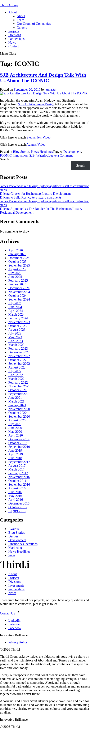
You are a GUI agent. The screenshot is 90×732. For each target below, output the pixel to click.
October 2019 (17, 443)
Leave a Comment (60, 155)
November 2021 (19, 386)
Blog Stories (21, 151)
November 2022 (19, 356)
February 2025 (18, 280)
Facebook (14, 628)
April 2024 (15, 310)
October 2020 (17, 412)
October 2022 (17, 360)
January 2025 (17, 284)
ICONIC (6, 155)
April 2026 (15, 250)
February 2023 (18, 348)
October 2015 (17, 507)
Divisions (14, 35)
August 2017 (17, 465)
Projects (13, 31)
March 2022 (16, 378)
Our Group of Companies (34, 23)
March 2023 (16, 344)
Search (4, 159)
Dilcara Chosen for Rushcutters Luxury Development (35, 193)
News (12, 42)
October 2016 (17, 480)
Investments (16, 585)
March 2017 (16, 469)
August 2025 (17, 269)
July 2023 (14, 333)
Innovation (20, 155)
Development (72, 151)
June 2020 (15, 428)
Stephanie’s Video (38, 137)
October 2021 (17, 390)
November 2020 (19, 409)
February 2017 (18, 473)
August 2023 (17, 329)
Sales (11, 555)
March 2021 (16, 401)
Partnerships (16, 39)
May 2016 (15, 496)
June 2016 (15, 492)
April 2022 (15, 375)
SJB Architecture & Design (36, 104)
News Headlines (42, 151)
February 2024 (18, 318)
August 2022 (17, 367)
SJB (32, 155)
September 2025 (19, 265)
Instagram (14, 624)
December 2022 (19, 352)
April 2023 (15, 341)
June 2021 (15, 397)
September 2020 (19, 416)
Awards (13, 529)
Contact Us (8, 613)
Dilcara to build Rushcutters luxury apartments (30, 197)
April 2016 (15, 499)
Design (13, 536)
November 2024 (19, 292)
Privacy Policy (18, 642)
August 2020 (17, 420)
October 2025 (17, 261)
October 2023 (17, 326)
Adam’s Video (35, 144)
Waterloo (42, 155)
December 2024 (19, 288)
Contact (13, 46)
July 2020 (14, 424)
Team (20, 20)
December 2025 (19, 258)
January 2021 (17, 405)
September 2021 (19, 394)
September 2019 (19, 446)
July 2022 (14, 371)
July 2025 (14, 273)
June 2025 (15, 276)
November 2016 (19, 477)
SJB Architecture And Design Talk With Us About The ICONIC (43, 77)
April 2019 (15, 454)
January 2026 (17, 254)
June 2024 (15, 307)
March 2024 (16, 314)
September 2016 (19, 484)
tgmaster (51, 89)
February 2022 (18, 382)
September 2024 (19, 299)
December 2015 (19, 503)
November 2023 (19, 322)
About (12, 12)
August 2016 (17, 488)
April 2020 (15, 435)
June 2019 (15, 450)
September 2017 (19, 462)
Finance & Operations (22, 544)
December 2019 (19, 439)
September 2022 (19, 363)
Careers (22, 27)
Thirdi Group (9, 5)
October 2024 (17, 295)
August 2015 (17, 511)
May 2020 (15, 431)
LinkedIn (14, 620)
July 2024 (14, 303)
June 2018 (15, 458)
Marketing (15, 547)
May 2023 (15, 337)
